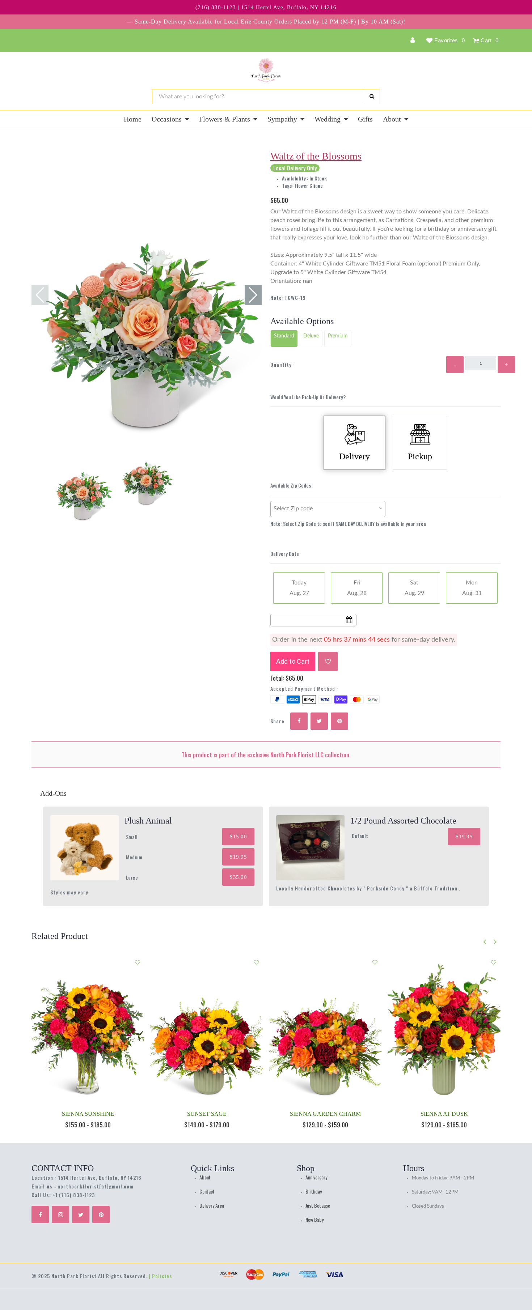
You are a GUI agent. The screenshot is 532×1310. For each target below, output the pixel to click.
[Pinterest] (101, 1214)
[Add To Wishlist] (328, 661)
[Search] (372, 96)
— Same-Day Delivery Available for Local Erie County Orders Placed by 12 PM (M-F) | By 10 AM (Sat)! (266, 21)
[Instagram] (60, 1214)
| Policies (160, 1276)
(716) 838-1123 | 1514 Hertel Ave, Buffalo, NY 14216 (266, 7)
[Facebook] (40, 1214)
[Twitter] (80, 1214)
